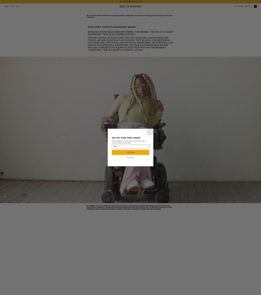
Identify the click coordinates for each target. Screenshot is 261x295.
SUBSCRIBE (131, 152)
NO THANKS (130, 157)
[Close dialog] (150, 131)
